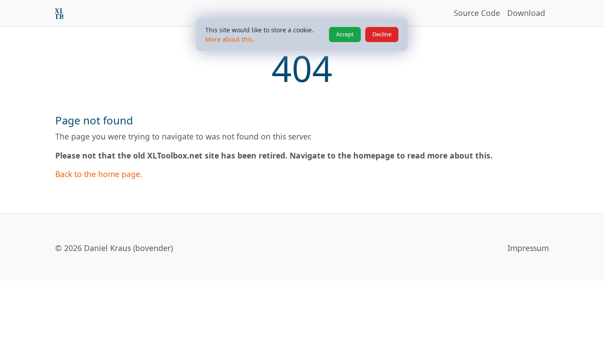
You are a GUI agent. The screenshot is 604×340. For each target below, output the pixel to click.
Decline (381, 34)
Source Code (477, 13)
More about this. (229, 39)
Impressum (528, 248)
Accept (345, 34)
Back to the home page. (98, 174)
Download (526, 13)
